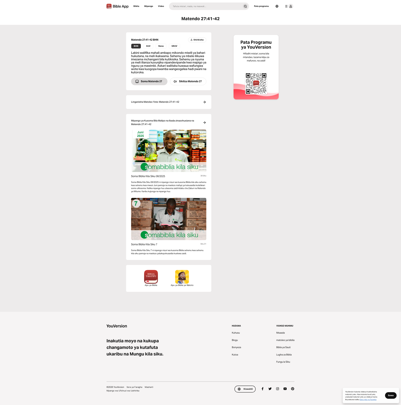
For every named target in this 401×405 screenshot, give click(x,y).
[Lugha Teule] (277, 6)
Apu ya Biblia (151, 285)
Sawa (391, 395)
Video (161, 6)
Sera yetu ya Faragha (368, 399)
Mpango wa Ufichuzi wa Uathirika (123, 390)
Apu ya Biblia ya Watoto (182, 285)
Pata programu (261, 6)
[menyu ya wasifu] (288, 6)
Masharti (149, 387)
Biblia (136, 6)
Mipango (148, 6)
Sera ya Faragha (134, 387)
